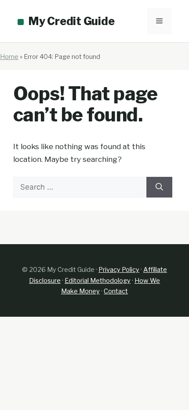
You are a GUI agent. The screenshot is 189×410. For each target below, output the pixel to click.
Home (9, 57)
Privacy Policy (118, 270)
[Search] (159, 187)
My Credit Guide (71, 21)
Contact (116, 291)
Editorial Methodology (98, 281)
